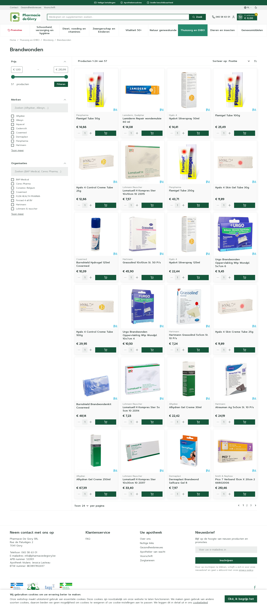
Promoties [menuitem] (16, 30)
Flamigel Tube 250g (181, 190)
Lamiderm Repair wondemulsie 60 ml (142, 120)
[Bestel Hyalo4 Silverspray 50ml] (198, 133)
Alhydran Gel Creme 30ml (185, 407)
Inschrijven (226, 560)
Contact (14, 7)
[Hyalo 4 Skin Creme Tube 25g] (235, 306)
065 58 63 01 (29, 552)
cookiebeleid (200, 602)
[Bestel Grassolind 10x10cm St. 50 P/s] (152, 277)
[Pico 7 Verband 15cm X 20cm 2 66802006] (235, 451)
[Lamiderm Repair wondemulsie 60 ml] (142, 90)
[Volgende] (255, 505)
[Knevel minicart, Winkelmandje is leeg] (240, 17)
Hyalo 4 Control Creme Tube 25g (94, 189)
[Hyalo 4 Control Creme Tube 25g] (96, 162)
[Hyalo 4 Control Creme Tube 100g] (96, 306)
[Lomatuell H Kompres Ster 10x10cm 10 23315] (142, 162)
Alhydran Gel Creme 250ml (93, 479)
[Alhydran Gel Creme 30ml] (189, 379)
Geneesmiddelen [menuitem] (254, 31)
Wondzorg (48, 40)
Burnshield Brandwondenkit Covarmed (93, 406)
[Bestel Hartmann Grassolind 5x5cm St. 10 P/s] (198, 350)
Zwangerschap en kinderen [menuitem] (106, 30)
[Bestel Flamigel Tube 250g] (198, 205)
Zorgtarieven (147, 560)
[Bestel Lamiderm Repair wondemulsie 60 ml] (152, 133)
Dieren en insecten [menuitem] (223, 31)
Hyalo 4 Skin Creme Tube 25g (234, 332)
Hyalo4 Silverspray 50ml (184, 118)
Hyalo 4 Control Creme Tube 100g (94, 333)
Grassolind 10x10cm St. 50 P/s (142, 262)
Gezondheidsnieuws (31, 7)
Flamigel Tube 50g (88, 118)
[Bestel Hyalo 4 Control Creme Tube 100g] (105, 350)
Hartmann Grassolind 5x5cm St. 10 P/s (188, 336)
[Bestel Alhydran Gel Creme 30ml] (198, 422)
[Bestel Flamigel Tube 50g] (105, 133)
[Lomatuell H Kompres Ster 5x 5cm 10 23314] (142, 379)
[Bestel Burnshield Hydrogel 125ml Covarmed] (105, 277)
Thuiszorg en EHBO (30, 40)
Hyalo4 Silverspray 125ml (184, 262)
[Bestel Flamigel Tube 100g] (244, 133)
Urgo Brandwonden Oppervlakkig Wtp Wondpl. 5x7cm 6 (232, 263)
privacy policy (246, 570)
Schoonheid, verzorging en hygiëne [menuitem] (47, 30)
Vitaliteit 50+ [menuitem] (136, 31)
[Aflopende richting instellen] (255, 61)
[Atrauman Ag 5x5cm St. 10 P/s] (235, 379)
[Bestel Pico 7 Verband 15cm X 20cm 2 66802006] (244, 494)
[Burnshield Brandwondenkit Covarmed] (96, 379)
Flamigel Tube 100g (227, 115)
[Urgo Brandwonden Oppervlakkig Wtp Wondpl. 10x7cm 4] (142, 306)
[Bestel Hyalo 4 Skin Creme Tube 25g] (244, 350)
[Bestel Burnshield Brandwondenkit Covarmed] (105, 422)
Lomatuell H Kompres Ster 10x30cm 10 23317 (139, 481)
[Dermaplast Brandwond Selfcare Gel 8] (189, 451)
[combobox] (118, 17)
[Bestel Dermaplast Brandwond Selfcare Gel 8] (198, 494)
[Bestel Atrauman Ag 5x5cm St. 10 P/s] (244, 422)
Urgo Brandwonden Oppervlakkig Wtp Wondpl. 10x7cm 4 (140, 335)
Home (13, 40)
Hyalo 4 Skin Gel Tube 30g (232, 187)
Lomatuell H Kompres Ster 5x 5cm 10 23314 (141, 409)
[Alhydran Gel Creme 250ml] (96, 451)
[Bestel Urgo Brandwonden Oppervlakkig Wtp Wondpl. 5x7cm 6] (244, 277)
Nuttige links (147, 543)
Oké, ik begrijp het (241, 599)
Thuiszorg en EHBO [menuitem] (194, 31)
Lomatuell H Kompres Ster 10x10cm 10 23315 (139, 192)
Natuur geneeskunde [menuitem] (164, 31)
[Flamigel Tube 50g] (96, 90)
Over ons (145, 539)
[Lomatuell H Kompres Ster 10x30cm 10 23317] (142, 451)
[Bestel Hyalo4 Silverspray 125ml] (198, 277)
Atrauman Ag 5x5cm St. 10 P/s (234, 407)
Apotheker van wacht (152, 552)
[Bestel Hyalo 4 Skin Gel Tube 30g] (244, 205)
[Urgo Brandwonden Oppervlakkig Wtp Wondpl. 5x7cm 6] (235, 234)
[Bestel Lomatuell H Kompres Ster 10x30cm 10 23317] (152, 494)
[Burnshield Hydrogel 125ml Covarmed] (96, 234)
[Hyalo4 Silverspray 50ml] (189, 90)
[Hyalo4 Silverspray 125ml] (189, 234)
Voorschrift (49, 7)
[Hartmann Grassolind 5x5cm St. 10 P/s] (189, 306)
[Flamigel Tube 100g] (235, 90)
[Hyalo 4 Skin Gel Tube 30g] (235, 162)
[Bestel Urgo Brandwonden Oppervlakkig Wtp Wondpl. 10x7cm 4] (152, 350)
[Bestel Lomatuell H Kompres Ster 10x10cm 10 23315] (152, 205)
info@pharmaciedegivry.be (40, 556)
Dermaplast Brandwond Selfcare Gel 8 (184, 481)
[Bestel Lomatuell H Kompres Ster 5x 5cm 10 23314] (152, 422)
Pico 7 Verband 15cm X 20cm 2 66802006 (235, 481)
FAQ (88, 539)
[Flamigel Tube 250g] (189, 162)
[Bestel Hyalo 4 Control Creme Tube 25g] (105, 205)
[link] (239, 505)
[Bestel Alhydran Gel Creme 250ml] (105, 494)
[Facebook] (254, 587)
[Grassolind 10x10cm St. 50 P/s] (142, 234)
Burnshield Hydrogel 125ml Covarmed (93, 264)
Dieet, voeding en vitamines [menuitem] (76, 30)
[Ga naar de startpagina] (25, 17)
